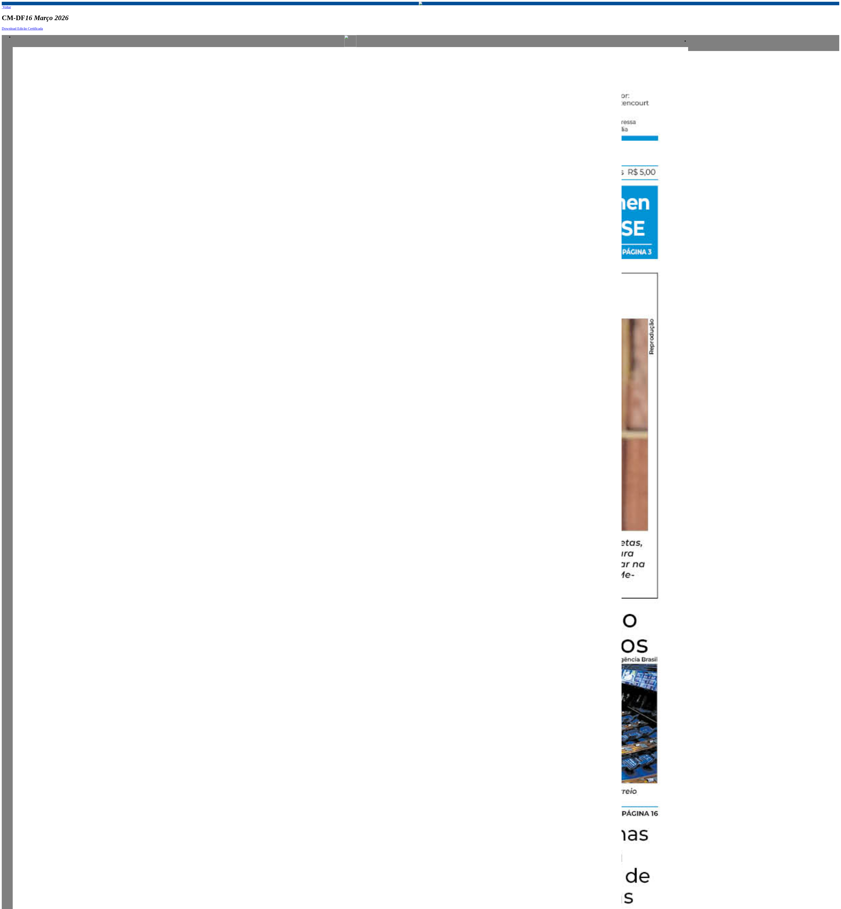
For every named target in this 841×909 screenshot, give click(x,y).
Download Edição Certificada (22, 28)
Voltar (6, 7)
